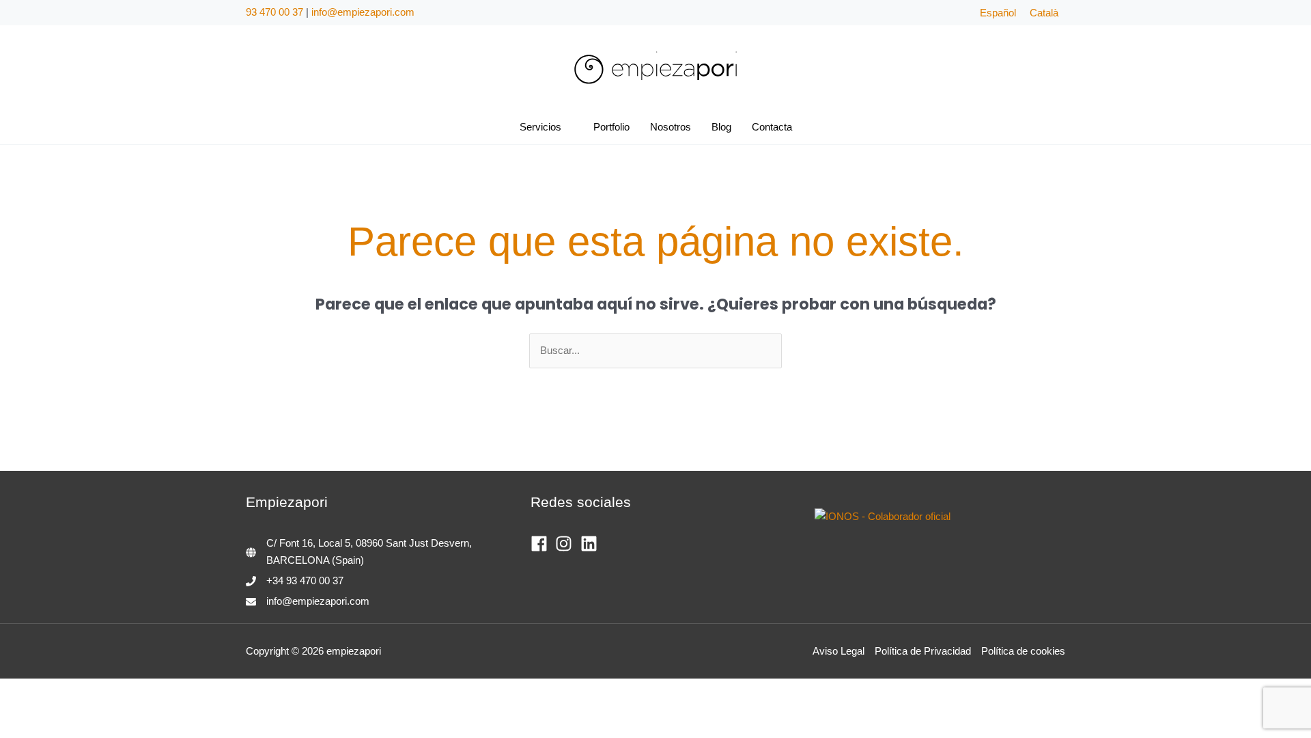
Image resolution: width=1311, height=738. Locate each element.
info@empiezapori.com (362, 12)
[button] (567, 127)
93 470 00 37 (274, 12)
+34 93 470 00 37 (304, 580)
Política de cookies (1023, 651)
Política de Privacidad (923, 651)
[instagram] (566, 543)
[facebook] (542, 543)
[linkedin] (591, 543)
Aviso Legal (838, 651)
